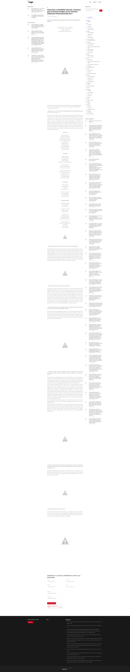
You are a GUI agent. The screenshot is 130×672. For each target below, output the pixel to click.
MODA (88, 68)
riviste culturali (90, 50)
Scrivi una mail (70, 667)
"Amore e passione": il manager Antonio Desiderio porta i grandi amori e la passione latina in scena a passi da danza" (37, 26)
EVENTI (88, 58)
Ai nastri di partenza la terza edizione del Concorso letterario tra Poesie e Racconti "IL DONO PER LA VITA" (37, 32)
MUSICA (88, 75)
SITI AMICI (88, 97)
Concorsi (95, 2)
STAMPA (88, 101)
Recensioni (90, 95)
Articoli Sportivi (90, 100)
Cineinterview (90, 34)
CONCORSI (88, 42)
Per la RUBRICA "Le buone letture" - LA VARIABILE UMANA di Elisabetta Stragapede (37, 16)
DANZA (88, 54)
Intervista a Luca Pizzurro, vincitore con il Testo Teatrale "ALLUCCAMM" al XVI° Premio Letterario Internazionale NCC (95, 211)
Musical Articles (90, 78)
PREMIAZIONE (89, 83)
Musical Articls (90, 79)
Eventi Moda (90, 70)
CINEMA (88, 31)
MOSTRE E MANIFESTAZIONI (91, 73)
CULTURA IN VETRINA (90, 49)
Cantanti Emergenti (91, 76)
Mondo (89, 103)
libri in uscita (90, 94)
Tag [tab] (86, 17)
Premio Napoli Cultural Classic (93, 64)
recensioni (89, 107)
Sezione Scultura (91, 29)
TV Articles (90, 112)
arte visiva (89, 24)
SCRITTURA (88, 89)
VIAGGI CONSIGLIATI (90, 113)
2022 (88, 84)
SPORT (88, 99)
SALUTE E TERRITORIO (90, 86)
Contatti (100, 2)
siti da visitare (90, 52)
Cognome (67, 579)
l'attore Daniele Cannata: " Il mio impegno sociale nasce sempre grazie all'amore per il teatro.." (95, 205)
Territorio (89, 21)
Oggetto (48, 591)
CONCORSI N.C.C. (91, 45)
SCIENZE (88, 87)
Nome (48, 579)
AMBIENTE (88, 20)
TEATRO (88, 104)
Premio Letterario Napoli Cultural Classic (93, 47)
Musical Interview (91, 81)
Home (90, 2)
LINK (48, 20)
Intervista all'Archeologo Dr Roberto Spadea (94, 160)
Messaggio (49, 596)
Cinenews (89, 35)
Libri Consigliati (90, 92)
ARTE (87, 23)
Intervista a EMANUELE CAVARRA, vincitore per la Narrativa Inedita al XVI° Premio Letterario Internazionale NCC (95, 199)
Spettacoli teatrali (91, 109)
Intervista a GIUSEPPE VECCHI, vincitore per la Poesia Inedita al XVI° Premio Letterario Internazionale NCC (95, 193)
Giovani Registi (90, 37)
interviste (89, 26)
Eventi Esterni (90, 59)
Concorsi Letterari (91, 43)
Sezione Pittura (90, 27)
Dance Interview (91, 57)
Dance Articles (90, 55)
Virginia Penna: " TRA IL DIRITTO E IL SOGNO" (95, 121)
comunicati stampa (90, 39)
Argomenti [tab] (90, 17)
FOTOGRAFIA (89, 66)
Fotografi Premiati (91, 67)
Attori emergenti (91, 32)
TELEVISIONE (89, 111)
